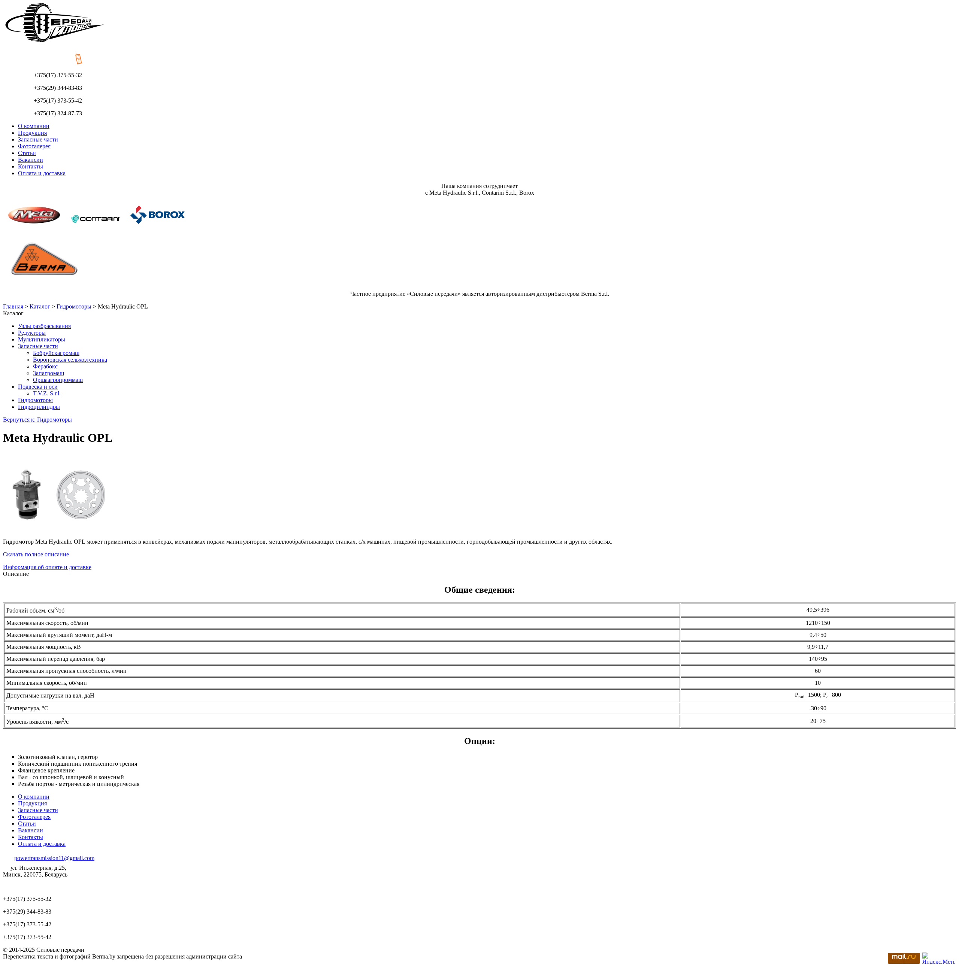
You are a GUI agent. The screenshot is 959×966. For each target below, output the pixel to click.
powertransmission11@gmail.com (54, 858)
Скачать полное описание (36, 554)
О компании (33, 126)
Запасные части (38, 139)
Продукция (32, 133)
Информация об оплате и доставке (47, 567)
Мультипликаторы (41, 339)
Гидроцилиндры (39, 407)
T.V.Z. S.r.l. (47, 393)
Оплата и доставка (42, 173)
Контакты (30, 166)
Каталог (40, 306)
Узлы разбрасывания (44, 326)
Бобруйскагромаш (56, 353)
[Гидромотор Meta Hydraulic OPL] (59, 535)
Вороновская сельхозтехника (70, 359)
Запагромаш (48, 373)
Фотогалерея (34, 146)
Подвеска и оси (38, 386)
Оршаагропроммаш (58, 380)
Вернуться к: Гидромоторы (37, 419)
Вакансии (30, 160)
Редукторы (32, 332)
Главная (13, 306)
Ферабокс (45, 366)
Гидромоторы (74, 306)
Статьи (27, 153)
